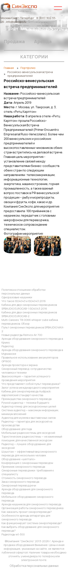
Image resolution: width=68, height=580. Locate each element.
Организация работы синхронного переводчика (32, 508)
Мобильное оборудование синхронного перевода (27, 498)
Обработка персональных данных (34, 566)
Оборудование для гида (17, 429)
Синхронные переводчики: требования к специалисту (28, 472)
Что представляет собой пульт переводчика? (31, 384)
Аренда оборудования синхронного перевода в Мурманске (32, 351)
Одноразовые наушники (17, 297)
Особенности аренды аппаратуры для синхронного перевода (26, 517)
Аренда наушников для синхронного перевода (31, 504)
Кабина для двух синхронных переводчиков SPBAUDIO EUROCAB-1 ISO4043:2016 (29, 306)
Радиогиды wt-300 (13, 534)
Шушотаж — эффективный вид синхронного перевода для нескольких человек (29, 453)
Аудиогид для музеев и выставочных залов (29, 417)
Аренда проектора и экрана (20, 365)
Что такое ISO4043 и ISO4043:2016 (24, 301)
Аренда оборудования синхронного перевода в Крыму (32, 340)
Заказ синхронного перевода (20, 481)
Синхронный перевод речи (19, 485)
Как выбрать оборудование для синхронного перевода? (30, 528)
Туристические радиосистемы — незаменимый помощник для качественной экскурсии (32, 438)
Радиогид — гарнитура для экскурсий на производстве (27, 423)
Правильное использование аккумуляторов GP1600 (30, 359)
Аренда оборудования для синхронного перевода (27, 491)
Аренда (43, 41)
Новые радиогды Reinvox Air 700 (22, 335)
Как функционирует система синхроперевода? (32, 523)
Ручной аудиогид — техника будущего (25, 402)
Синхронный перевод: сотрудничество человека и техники (27, 370)
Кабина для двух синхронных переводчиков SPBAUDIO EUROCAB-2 (29, 314)
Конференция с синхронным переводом (27, 463)
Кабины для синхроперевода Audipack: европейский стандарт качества (26, 393)
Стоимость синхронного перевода (24, 478)
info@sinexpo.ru (16, 22)
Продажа (14, 41)
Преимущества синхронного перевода (27, 399)
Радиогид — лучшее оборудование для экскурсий (26, 446)
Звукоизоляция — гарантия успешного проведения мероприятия (26, 378)
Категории (34, 56)
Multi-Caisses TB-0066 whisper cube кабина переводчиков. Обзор (30, 321)
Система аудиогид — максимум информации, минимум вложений (30, 412)
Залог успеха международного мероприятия (30, 387)
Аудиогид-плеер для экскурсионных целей (29, 406)
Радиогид (7, 346)
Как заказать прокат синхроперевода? (27, 512)
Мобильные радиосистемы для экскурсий (28, 433)
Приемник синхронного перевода (23, 466)
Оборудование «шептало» (19, 459)
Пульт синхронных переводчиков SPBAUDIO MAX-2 (33, 329)
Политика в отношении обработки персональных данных (24, 291)
